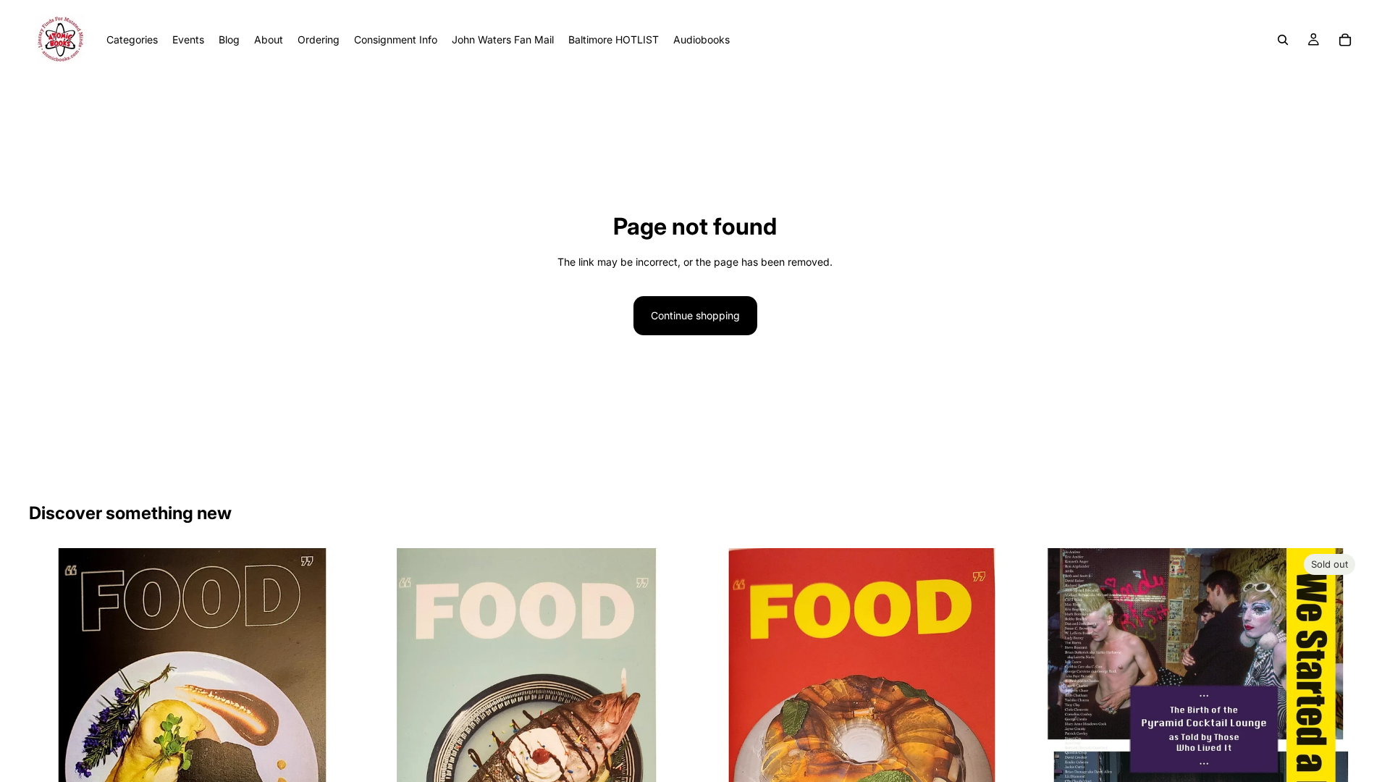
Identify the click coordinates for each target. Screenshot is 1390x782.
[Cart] (1345, 40)
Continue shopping (695, 315)
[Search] (1283, 40)
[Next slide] (1339, 752)
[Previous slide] (1056, 752)
